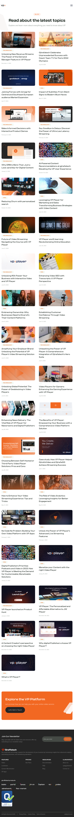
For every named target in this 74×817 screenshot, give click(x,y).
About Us (65, 763)
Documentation (47, 763)
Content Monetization (8, 769)
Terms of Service (41, 814)
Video (3, 763)
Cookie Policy (31, 814)
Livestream (5, 766)
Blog (43, 769)
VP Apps (4, 772)
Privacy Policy (22, 814)
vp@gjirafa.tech (67, 766)
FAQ (43, 766)
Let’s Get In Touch (15, 710)
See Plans (28, 763)
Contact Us (66, 769)
